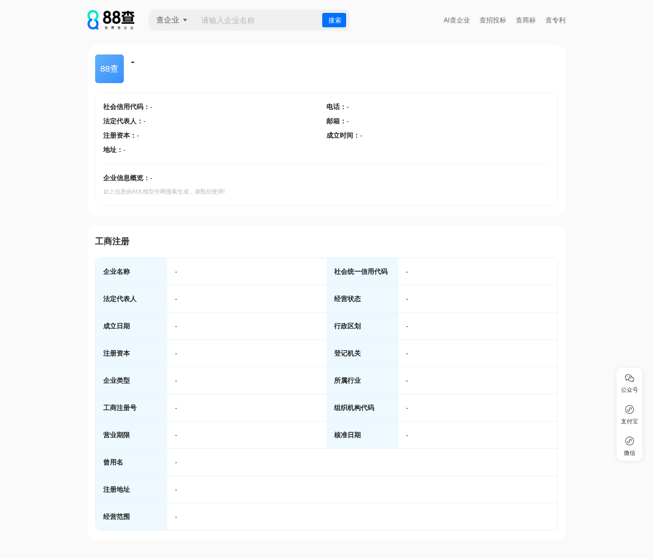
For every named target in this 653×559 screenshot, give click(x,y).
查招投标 (492, 20)
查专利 (555, 20)
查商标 (526, 20)
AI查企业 (457, 20)
